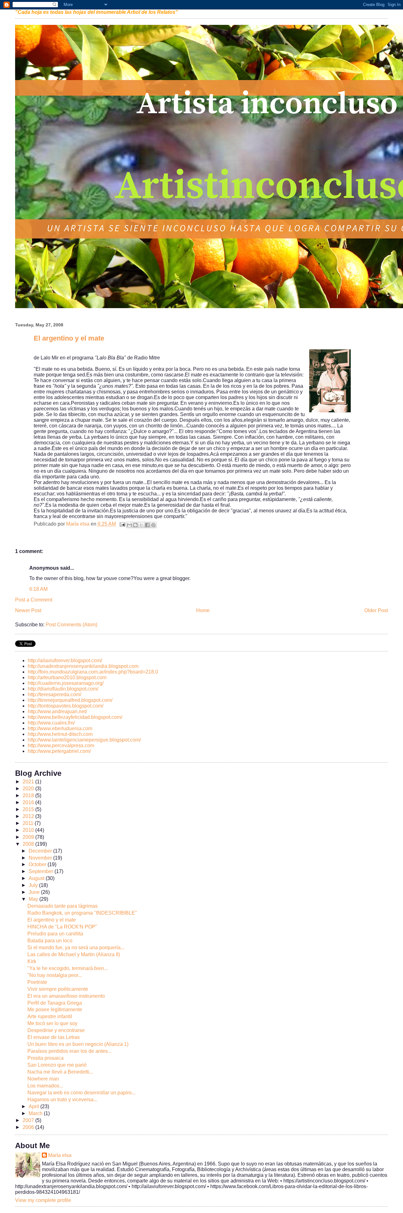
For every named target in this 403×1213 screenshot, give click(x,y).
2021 (29, 781)
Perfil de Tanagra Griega (54, 1003)
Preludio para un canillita (55, 933)
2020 (29, 788)
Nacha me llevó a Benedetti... (60, 1072)
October (38, 864)
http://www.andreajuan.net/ (57, 711)
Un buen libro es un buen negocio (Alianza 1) (77, 1044)
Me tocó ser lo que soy (52, 1023)
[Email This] (129, 525)
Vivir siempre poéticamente (57, 989)
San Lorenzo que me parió (57, 1065)
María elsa (59, 1155)
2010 (29, 830)
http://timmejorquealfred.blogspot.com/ (70, 700)
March (36, 1113)
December (41, 851)
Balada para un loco (49, 940)
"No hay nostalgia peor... (54, 975)
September (41, 871)
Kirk (31, 961)
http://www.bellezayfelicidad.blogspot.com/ (75, 717)
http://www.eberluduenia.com (60, 728)
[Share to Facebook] (147, 525)
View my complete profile (43, 1200)
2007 (29, 1120)
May (34, 899)
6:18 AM (38, 589)
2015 (29, 809)
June (35, 892)
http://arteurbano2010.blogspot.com (67, 677)
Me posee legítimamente (54, 1009)
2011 (29, 823)
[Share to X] (141, 525)
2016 (29, 802)
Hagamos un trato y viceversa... (62, 1099)
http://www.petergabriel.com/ (59, 751)
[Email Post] (122, 524)
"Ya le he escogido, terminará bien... (67, 968)
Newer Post (28, 610)
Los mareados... (45, 1085)
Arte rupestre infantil (49, 1016)
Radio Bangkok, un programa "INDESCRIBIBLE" (82, 913)
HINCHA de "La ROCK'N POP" (62, 926)
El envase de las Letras (53, 1037)
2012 (29, 816)
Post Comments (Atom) (71, 624)
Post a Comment (33, 599)
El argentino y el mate (51, 919)
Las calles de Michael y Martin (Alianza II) (73, 954)
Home (203, 610)
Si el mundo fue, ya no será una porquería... (75, 947)
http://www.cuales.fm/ (51, 722)
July (34, 885)
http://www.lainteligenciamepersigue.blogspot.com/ (84, 739)
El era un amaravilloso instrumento (66, 996)
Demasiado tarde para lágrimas (62, 906)
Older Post (376, 610)
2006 (29, 1127)
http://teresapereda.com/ (54, 694)
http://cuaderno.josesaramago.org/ (66, 683)
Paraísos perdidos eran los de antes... (69, 1051)
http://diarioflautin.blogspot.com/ (63, 688)
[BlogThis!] (135, 525)
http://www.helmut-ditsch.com (60, 734)
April (34, 1106)
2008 (29, 844)
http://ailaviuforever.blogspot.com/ (65, 660)
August (37, 878)
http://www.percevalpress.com (61, 745)
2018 (29, 795)
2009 (29, 837)
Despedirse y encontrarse (56, 1030)
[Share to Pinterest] (153, 525)
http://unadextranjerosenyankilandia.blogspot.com (83, 666)
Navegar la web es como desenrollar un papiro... (81, 1092)
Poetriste (37, 982)
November (41, 857)
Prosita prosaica (45, 1058)
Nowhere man (43, 1078)
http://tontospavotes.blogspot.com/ (65, 705)
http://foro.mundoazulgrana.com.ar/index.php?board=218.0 (93, 671)
